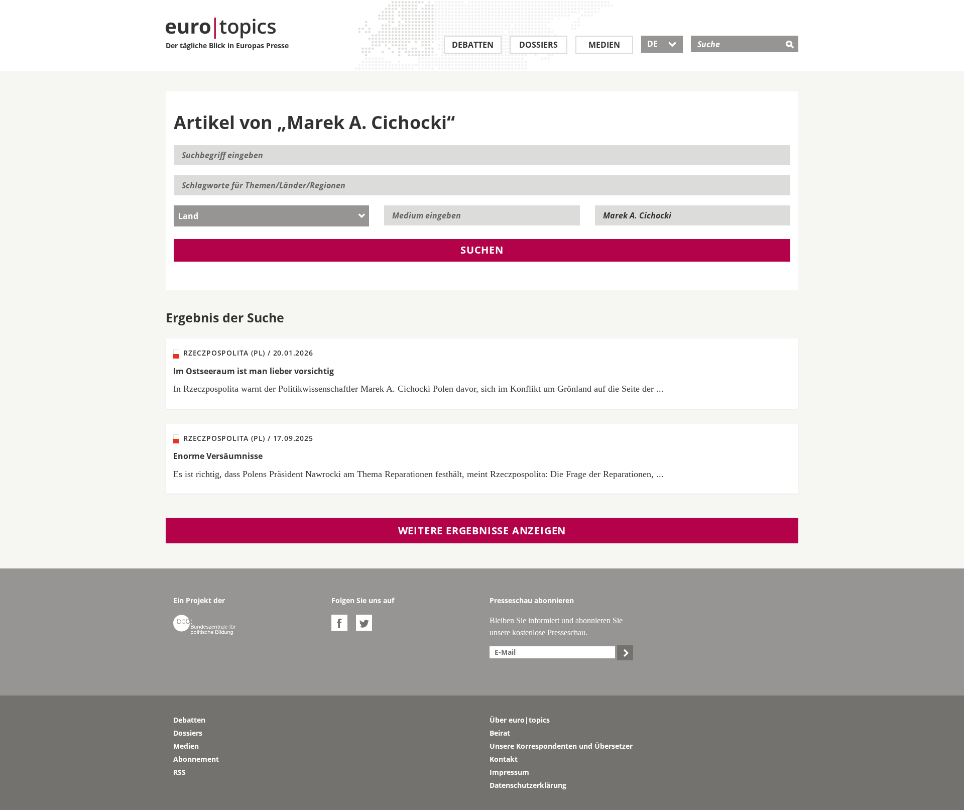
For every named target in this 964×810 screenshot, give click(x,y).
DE (662, 43)
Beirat (500, 733)
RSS (179, 772)
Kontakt (504, 759)
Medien (604, 44)
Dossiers (538, 44)
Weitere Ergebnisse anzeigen (482, 530)
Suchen (482, 250)
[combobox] (271, 215)
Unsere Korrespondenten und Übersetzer (561, 746)
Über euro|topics (520, 720)
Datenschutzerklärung (528, 785)
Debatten (473, 44)
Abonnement (196, 759)
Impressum (509, 772)
